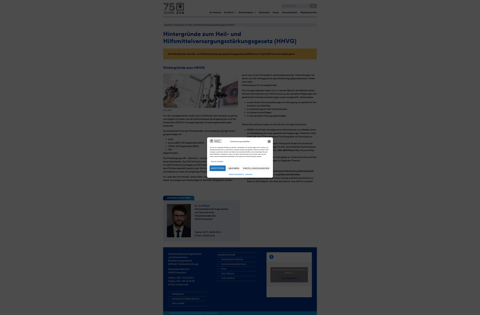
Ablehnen (233, 168)
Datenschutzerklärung (236, 174)
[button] (269, 141)
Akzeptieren (217, 168)
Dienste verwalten (217, 161)
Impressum (248, 174)
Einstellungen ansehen (256, 168)
